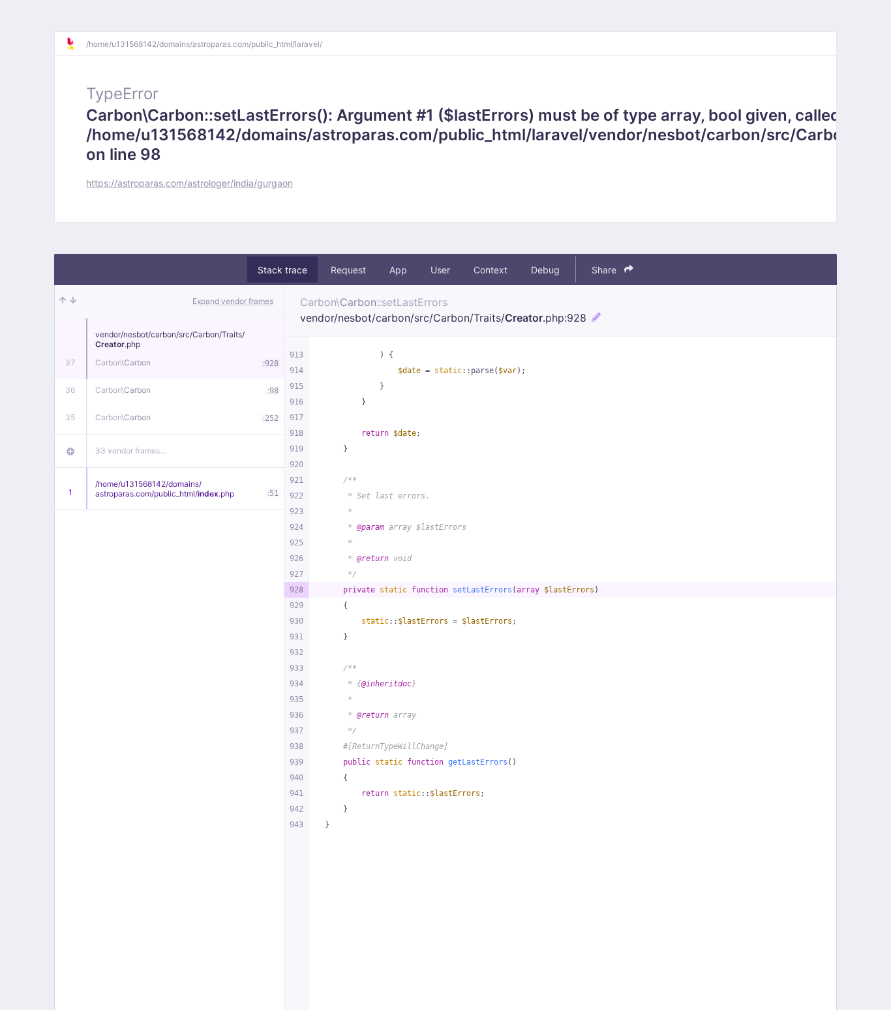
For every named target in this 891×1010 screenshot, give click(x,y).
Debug (545, 269)
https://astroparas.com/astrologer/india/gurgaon (189, 183)
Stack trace (282, 269)
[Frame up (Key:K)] (63, 301)
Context (490, 269)
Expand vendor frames (232, 301)
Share (605, 269)
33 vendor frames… (130, 450)
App (398, 269)
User (440, 269)
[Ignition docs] (75, 43)
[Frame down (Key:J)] (73, 301)
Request (348, 269)
